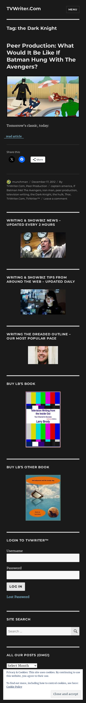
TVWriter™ (33, 198)
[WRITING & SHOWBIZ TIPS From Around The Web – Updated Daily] (43, 302)
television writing (18, 194)
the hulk (58, 194)
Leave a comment (55, 198)
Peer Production (36, 186)
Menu (72, 9)
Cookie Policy (14, 686)
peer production (66, 190)
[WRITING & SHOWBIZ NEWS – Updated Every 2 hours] (43, 245)
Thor (68, 194)
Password (14, 568)
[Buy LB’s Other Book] (43, 498)
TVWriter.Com (24, 8)
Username (15, 551)
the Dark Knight (40, 194)
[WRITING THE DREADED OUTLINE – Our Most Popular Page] (43, 355)
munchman (20, 181)
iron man (48, 190)
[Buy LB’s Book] (43, 419)
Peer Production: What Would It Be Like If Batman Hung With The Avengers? (41, 56)
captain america (61, 186)
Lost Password (18, 597)
